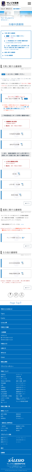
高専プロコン (4, 440)
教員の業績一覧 (5, 406)
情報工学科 (19, 428)
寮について (4, 402)
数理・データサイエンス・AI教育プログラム (23, 398)
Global (3, 357)
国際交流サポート (21, 389)
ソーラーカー (4, 444)
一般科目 (3, 426)
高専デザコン (4, 442)
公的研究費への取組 (6, 396)
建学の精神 (4, 414)
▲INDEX (27, 203)
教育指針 (18, 416)
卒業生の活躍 (5, 327)
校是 (2, 416)
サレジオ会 (4, 379)
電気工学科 (4, 430)
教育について (5, 411)
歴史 (2, 448)
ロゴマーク (19, 374)
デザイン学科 (4, 428)
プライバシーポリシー (7, 366)
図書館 (3, 453)
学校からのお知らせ (6, 309)
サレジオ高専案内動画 (22, 401)
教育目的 (18, 414)
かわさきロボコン (21, 440)
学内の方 (8, 9)
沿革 (2, 385)
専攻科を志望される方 (7, 340)
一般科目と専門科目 (6, 423)
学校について (5, 371)
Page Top (15, 302)
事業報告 (3, 389)
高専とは (3, 377)
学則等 (2, 400)
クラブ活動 (19, 379)
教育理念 (3, 418)
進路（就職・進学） (21, 381)
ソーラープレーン (21, 438)
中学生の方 (4, 335)
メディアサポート (21, 385)
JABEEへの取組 (5, 398)
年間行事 (18, 377)
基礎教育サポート (21, 392)
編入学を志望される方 (7, 337)
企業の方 (3, 348)
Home (2, 9)
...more (22, 224)
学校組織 (3, 383)
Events (3, 318)
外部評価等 (4, 392)
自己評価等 (4, 394)
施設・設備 (19, 396)
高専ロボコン (4, 438)
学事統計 (3, 387)
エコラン (18, 442)
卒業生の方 (4, 344)
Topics (3, 314)
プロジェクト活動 (6, 434)
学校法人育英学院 (5, 381)
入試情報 (3, 332)
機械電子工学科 (20, 426)
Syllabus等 (4, 322)
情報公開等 (4, 362)
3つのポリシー (20, 418)
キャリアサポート (21, 383)
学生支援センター (21, 394)
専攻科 (18, 430)
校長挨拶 (3, 374)
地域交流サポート (21, 387)
